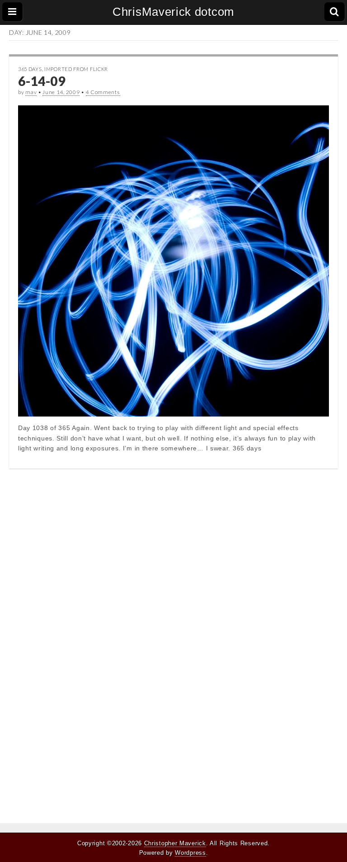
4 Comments (103, 92)
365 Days (30, 69)
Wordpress (190, 852)
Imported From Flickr (76, 69)
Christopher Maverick (175, 843)
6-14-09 (42, 81)
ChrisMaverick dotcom (173, 12)
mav (31, 92)
